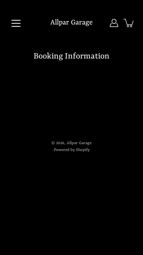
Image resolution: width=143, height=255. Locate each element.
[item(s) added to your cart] (129, 23)
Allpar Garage (71, 23)
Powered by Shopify (72, 150)
